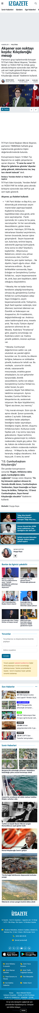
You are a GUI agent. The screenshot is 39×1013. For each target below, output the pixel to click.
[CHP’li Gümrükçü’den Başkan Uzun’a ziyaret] (10, 596)
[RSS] (29, 948)
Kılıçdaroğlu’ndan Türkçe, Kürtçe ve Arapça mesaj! (10, 621)
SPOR (19, 712)
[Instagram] (17, 948)
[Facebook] (10, 948)
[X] (13, 948)
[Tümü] (36, 687)
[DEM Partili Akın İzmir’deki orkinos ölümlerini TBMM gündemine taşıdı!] (28, 614)
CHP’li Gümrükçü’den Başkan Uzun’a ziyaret (9, 603)
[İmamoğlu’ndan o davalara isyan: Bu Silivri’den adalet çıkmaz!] (28, 596)
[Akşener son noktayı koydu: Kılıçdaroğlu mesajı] (19, 95)
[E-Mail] (15, 556)
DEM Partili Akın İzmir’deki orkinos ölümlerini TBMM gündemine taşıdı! (26, 623)
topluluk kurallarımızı (21, 663)
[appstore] (10, 955)
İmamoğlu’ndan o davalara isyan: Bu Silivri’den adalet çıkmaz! (28, 603)
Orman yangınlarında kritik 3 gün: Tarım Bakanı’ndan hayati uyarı (27, 726)
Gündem (19, 10)
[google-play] (29, 955)
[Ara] (36, 3)
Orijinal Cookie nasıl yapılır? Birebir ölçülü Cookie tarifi (27, 696)
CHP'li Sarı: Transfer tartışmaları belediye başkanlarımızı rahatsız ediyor (26, 737)
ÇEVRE (31, 997)
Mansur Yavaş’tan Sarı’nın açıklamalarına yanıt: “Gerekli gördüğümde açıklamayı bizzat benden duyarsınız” (10, 583)
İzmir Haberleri (7, 10)
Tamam (23, 1010)
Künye (11, 993)
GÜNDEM (20, 722)
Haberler (5, 44)
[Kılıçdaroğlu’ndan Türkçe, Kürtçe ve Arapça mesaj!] (10, 614)
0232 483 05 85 (21, 936)
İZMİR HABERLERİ (23, 702)
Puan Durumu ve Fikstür (10, 978)
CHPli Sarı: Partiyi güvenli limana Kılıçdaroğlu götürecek (27, 580)
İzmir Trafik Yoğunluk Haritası (26, 971)
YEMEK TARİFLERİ (23, 692)
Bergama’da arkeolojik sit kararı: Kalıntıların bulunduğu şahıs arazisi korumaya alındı (26, 706)
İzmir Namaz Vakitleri (9, 971)
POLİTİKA (14, 44)
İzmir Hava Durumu (25, 965)
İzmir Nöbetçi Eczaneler (9, 965)
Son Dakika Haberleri (8, 984)
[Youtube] (21, 948)
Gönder (6, 656)
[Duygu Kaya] (7, 553)
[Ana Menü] (2, 3)
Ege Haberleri (30, 10)
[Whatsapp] (25, 948)
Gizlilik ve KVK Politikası (26, 995)
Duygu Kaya (18, 551)
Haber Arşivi (27, 983)
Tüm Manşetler (28, 977)
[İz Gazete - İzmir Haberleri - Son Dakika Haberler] (18, 3)
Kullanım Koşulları (10, 995)
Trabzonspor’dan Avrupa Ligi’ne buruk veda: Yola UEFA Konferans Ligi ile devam (27, 716)
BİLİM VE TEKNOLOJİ (12, 997)
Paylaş (6, 109)
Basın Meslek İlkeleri (24, 993)
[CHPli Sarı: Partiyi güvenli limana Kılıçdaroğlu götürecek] (28, 572)
